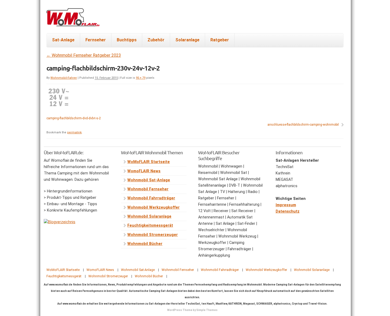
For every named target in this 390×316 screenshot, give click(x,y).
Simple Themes (207, 310)
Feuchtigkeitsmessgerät (150, 225)
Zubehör (156, 39)
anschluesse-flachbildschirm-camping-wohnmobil (303, 124)
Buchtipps (127, 39)
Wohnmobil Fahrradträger (151, 198)
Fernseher (95, 39)
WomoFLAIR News (144, 171)
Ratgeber (219, 39)
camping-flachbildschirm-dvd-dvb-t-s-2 (73, 118)
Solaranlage (187, 39)
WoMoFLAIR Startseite (148, 162)
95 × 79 (140, 78)
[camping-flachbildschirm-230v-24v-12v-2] (59, 106)
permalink (74, 132)
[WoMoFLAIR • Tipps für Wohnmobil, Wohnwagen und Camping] (72, 20)
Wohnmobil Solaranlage (149, 216)
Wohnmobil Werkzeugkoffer (153, 207)
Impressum (286, 205)
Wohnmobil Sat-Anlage (148, 180)
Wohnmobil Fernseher (147, 189)
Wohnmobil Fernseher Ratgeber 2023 (83, 55)
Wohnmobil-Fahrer (63, 78)
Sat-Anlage (63, 39)
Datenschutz (288, 211)
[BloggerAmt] (59, 222)
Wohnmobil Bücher (144, 244)
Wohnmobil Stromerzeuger (152, 234)
